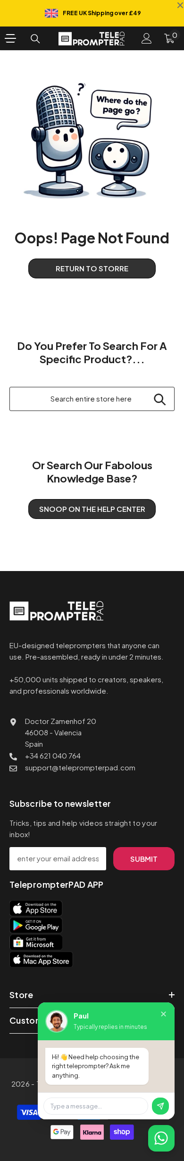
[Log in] (147, 38)
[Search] (35, 39)
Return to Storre (92, 268)
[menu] (10, 38)
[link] (92, 140)
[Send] (160, 1106)
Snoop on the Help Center (92, 508)
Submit (144, 858)
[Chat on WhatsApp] (161, 1138)
